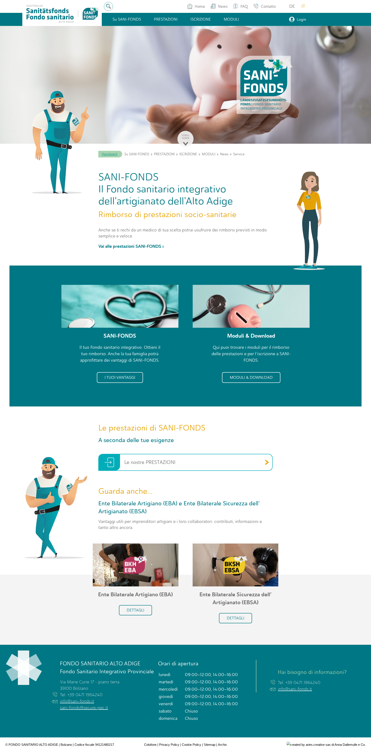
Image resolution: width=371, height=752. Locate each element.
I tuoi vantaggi (120, 377)
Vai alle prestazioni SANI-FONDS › (131, 246)
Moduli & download (251, 377)
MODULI (208, 154)
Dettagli (135, 610)
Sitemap (209, 744)
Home (200, 6)
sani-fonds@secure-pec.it (84, 708)
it (303, 6)
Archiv (222, 744)
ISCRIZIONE (188, 154)
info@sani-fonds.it (77, 701)
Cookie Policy (191, 744)
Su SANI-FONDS (136, 154)
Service (239, 154)
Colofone (150, 744)
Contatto (268, 6)
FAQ (244, 6)
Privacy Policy (169, 744)
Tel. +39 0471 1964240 (81, 695)
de (292, 6)
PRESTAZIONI (164, 154)
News (223, 6)
